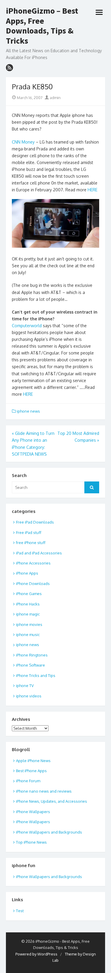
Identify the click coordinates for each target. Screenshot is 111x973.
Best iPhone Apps (31, 770)
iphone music (28, 634)
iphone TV (25, 685)
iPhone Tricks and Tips (35, 675)
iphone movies (29, 624)
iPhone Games (29, 593)
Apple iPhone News (33, 760)
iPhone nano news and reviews (44, 791)
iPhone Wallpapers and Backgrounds (49, 832)
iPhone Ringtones (32, 655)
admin (55, 97)
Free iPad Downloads (35, 522)
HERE (92, 189)
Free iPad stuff (28, 532)
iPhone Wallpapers (33, 811)
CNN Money (23, 141)
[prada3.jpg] (55, 246)
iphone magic (28, 614)
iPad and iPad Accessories (39, 553)
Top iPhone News (31, 842)
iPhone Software (30, 665)
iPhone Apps (27, 573)
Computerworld (27, 325)
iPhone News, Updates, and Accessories (51, 801)
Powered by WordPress (36, 954)
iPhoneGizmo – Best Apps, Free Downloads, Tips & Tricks (42, 26)
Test (20, 910)
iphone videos (28, 696)
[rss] (9, 67)
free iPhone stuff (30, 542)
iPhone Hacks (28, 604)
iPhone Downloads (33, 583)
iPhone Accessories (33, 563)
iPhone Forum (28, 780)
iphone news (28, 411)
